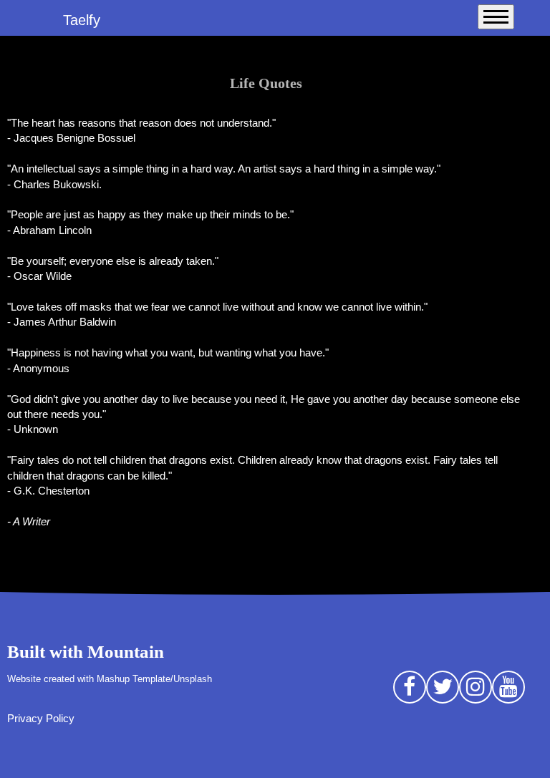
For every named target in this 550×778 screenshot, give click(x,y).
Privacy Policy (40, 718)
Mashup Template (133, 679)
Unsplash (192, 679)
